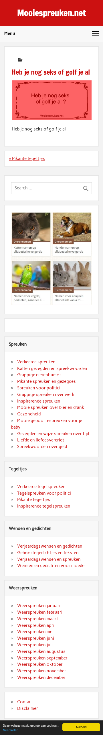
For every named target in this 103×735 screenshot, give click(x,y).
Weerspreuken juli (35, 644)
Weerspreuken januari (38, 605)
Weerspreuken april (36, 625)
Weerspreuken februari (39, 612)
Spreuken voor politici (38, 388)
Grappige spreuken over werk (45, 394)
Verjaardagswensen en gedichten (49, 546)
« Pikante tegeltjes (27, 158)
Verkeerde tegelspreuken (41, 486)
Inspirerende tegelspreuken (43, 506)
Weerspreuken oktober (40, 664)
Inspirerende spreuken (38, 401)
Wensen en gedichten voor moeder (51, 565)
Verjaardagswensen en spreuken (49, 559)
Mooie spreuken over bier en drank (50, 407)
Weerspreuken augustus (41, 651)
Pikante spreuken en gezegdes (46, 381)
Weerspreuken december (41, 677)
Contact (25, 701)
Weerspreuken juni (35, 638)
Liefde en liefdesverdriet (40, 440)
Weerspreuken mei (35, 631)
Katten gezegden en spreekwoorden (52, 368)
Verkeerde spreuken (36, 361)
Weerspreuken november (41, 670)
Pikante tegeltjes (33, 499)
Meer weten (10, 730)
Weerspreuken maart (37, 618)
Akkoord (81, 727)
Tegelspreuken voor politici (44, 493)
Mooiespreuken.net (51, 13)
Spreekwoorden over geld (42, 446)
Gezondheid (29, 414)
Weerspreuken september (42, 658)
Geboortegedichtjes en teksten (48, 552)
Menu (9, 33)
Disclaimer (27, 708)
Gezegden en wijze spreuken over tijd (53, 433)
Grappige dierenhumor (39, 374)
